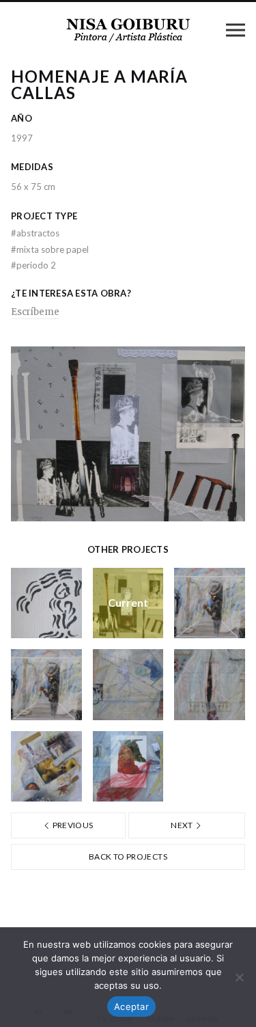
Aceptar (131, 1006)
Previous (72, 825)
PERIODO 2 (33, 265)
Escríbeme (35, 312)
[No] (239, 977)
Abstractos (35, 233)
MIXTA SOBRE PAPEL (50, 249)
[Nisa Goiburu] (128, 29)
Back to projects (128, 856)
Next (183, 825)
